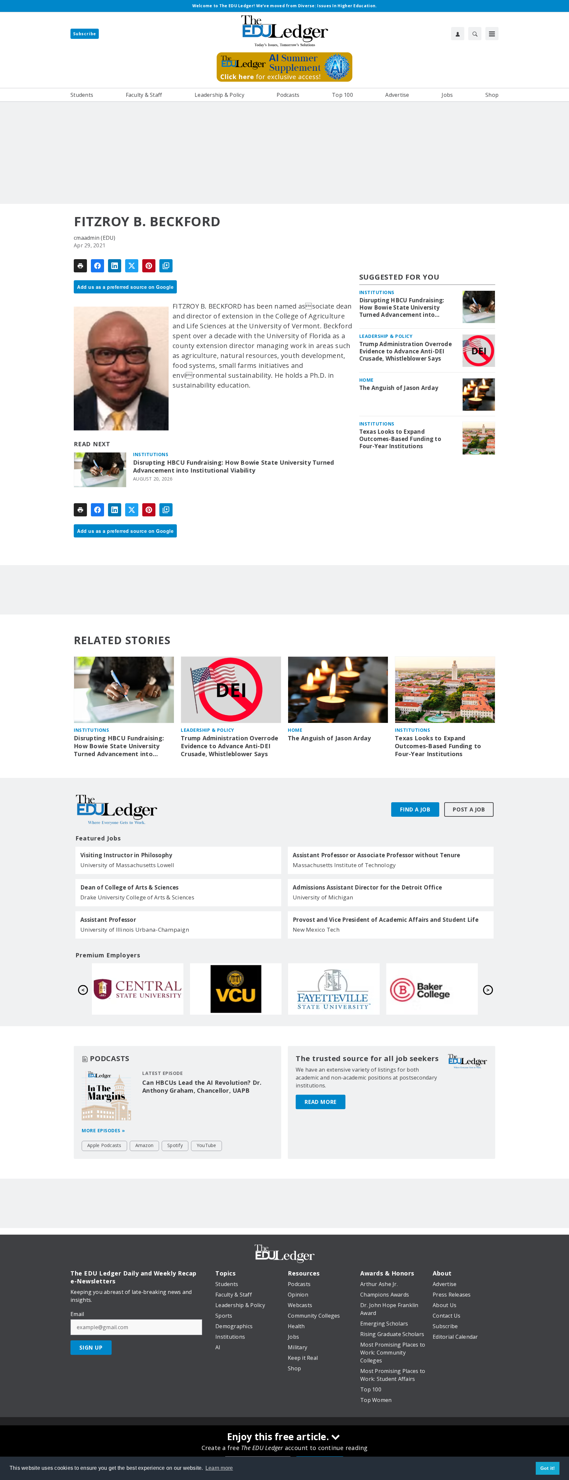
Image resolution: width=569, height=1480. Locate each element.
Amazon (144, 1145)
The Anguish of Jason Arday (399, 388)
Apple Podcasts (104, 1145)
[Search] (474, 33)
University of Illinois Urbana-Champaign (134, 929)
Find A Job (415, 809)
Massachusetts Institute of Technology (344, 865)
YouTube (206, 1145)
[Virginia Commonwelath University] (236, 989)
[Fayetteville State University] (334, 989)
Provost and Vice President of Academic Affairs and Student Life (385, 919)
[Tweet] (131, 265)
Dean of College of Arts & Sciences (129, 887)
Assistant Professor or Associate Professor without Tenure (376, 855)
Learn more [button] (219, 1468)
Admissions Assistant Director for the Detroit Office (367, 887)
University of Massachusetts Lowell (127, 865)
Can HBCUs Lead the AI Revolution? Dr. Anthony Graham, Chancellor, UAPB (201, 1086)
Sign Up (91, 1347)
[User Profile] (457, 33)
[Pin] (148, 265)
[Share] (97, 265)
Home (366, 380)
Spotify (175, 1145)
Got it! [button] (547, 1468)
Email (77, 1314)
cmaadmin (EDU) (95, 237)
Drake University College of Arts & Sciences (137, 897)
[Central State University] (137, 989)
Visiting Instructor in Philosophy (126, 855)
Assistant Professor (108, 919)
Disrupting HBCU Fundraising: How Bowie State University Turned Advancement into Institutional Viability (233, 466)
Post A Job (469, 809)
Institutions (150, 454)
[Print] (80, 265)
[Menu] (492, 33)
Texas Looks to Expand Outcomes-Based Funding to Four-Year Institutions (400, 439)
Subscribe (84, 34)
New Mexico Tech (316, 929)
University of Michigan (323, 897)
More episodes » (103, 1130)
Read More (321, 1102)
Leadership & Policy (386, 336)
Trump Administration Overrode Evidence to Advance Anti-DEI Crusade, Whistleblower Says (405, 352)
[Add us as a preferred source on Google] (166, 265)
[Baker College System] (432, 989)
